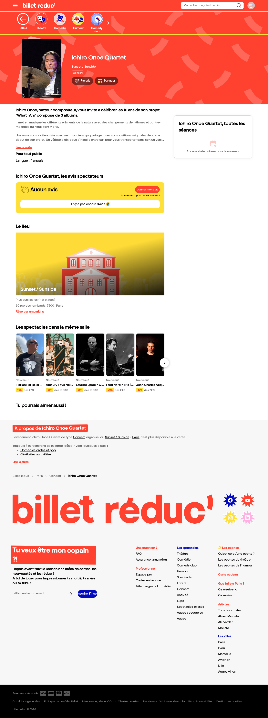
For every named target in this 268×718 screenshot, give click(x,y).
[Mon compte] (251, 5)
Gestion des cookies (229, 701)
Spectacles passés (190, 607)
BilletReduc (21, 476)
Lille (221, 666)
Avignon (224, 660)
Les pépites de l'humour (235, 565)
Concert (79, 437)
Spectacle (184, 577)
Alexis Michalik (228, 616)
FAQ (139, 554)
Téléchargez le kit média (153, 586)
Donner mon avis (147, 189)
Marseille (224, 654)
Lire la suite (24, 147)
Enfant (181, 583)
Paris (135, 437)
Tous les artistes (230, 610)
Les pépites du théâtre (234, 560)
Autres (181, 619)
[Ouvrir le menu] (17, 5)
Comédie (184, 560)
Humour (183, 571)
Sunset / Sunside (84, 67)
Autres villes (227, 672)
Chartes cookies (128, 701)
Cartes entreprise (148, 580)
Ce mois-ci (226, 595)
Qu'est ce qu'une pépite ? (236, 554)
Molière (223, 628)
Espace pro (144, 574)
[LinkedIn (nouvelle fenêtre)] (247, 518)
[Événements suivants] (164, 363)
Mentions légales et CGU (98, 701)
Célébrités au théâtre (35, 454)
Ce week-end (227, 589)
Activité (182, 595)
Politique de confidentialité (61, 701)
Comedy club (187, 565)
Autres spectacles (190, 613)
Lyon (221, 648)
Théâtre (182, 554)
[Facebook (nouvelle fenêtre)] (230, 500)
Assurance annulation (151, 560)
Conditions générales (26, 701)
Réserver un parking (30, 311)
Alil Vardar (225, 622)
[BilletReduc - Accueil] (39, 5)
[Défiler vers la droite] (108, 23)
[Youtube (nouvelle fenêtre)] (247, 500)
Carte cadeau (228, 574)
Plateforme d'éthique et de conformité (167, 701)
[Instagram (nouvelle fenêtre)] (230, 518)
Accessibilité (204, 701)
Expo (180, 601)
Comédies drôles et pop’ (38, 450)
